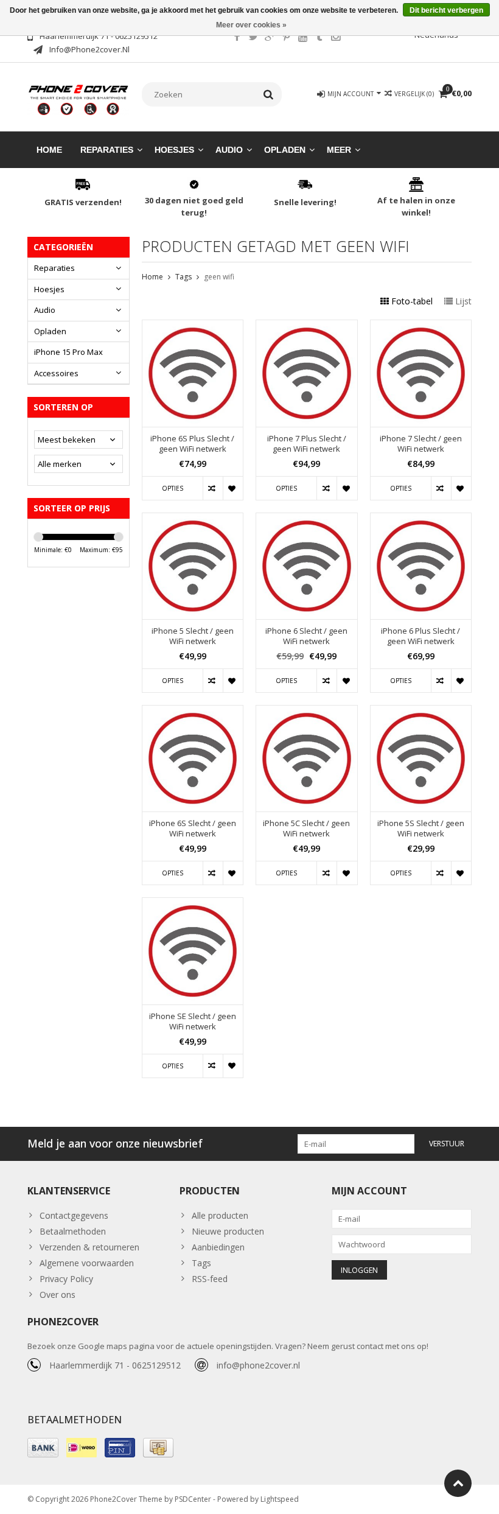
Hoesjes (174, 150)
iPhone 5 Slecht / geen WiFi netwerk (193, 636)
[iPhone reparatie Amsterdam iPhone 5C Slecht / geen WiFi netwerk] (306, 712)
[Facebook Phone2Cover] (236, 37)
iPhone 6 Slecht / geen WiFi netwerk (306, 636)
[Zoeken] (269, 94)
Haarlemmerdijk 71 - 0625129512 (115, 1365)
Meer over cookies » (251, 25)
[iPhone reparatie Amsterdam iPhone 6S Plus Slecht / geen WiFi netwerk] (192, 326)
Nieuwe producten (228, 1231)
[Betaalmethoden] (42, 1447)
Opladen (284, 150)
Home (49, 150)
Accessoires (56, 373)
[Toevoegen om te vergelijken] (213, 488)
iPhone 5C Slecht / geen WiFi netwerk (306, 828)
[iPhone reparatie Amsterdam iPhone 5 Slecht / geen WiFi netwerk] (192, 519)
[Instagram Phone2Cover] (335, 37)
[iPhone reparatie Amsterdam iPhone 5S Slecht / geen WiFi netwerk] (421, 712)
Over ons (57, 1294)
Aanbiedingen (218, 1247)
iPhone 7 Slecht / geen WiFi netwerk (421, 443)
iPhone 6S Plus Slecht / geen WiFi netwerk (192, 443)
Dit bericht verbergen (446, 10)
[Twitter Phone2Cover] (253, 37)
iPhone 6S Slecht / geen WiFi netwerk (192, 828)
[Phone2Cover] (78, 99)
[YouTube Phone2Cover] (302, 37)
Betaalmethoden (73, 1231)
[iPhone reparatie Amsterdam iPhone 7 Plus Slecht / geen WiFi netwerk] (306, 326)
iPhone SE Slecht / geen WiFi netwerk (192, 1021)
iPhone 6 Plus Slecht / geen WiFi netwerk (420, 636)
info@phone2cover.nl (258, 1365)
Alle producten (220, 1215)
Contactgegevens (74, 1215)
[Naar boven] (458, 1483)
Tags (183, 277)
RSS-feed (210, 1278)
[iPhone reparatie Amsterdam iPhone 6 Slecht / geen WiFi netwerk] (306, 519)
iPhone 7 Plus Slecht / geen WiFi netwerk (306, 443)
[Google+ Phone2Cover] (269, 37)
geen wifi (219, 277)
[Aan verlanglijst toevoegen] (233, 488)
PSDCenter (193, 1499)
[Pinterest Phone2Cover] (286, 37)
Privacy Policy (66, 1278)
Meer (339, 150)
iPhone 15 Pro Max (68, 351)
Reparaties (106, 150)
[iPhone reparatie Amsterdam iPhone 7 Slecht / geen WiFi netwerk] (421, 326)
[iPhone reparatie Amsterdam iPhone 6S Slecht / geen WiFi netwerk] (192, 712)
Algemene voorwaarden (87, 1263)
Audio (229, 150)
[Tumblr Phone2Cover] (319, 37)
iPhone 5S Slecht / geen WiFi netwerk (420, 828)
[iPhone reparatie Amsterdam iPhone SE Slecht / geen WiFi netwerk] (192, 904)
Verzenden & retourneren (89, 1247)
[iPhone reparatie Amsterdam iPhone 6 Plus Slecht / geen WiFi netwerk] (421, 519)
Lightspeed (279, 1499)
